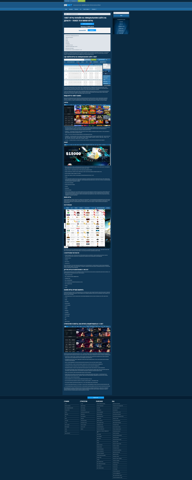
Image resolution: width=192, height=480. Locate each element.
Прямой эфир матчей (100, 416)
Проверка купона (99, 446)
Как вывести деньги (116, 437)
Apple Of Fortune (83, 405)
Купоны (98, 440)
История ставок (99, 457)
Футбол (66, 418)
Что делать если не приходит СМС (118, 405)
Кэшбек (98, 442)
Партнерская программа (116, 403)
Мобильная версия (99, 414)
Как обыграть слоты (84, 422)
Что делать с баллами (116, 460)
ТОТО (65, 416)
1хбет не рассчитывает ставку (117, 475)
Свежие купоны (121, 30)
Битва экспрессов (67, 433)
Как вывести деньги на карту (117, 439)
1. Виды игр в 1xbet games (69, 37)
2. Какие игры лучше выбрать (69, 48)
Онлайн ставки (99, 418)
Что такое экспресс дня (116, 471)
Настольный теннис (83, 420)
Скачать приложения (100, 412)
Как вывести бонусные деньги (117, 435)
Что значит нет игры (116, 462)
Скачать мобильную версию (101, 403)
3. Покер (66, 40)
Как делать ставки (115, 418)
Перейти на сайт (95, 397)
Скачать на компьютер (100, 451)
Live (80, 9)
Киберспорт (66, 414)
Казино (66, 9)
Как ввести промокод (116, 433)
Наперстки (82, 418)
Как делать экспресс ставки (117, 443)
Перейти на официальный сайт (87, 23)
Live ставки (66, 420)
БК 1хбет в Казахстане (100, 405)
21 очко (66, 422)
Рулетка (66, 412)
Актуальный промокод (100, 426)
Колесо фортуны (83, 416)
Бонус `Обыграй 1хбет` (100, 461)
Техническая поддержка (100, 453)
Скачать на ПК (83, 426)
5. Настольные (67, 43)
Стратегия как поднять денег (85, 412)
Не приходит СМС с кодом (121, 19)
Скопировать (92, 30)
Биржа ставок (121, 28)
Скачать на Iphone (83, 424)
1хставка (98, 459)
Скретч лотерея (67, 424)
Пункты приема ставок (100, 422)
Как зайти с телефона (116, 445)
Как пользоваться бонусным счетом (118, 416)
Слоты (66, 403)
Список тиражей (99, 436)
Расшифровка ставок (121, 26)
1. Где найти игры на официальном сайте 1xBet (72, 35)
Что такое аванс (115, 464)
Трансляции (71, 9)
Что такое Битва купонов (116, 420)
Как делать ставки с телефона (117, 458)
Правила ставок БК (99, 420)
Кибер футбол (83, 414)
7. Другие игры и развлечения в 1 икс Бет (71, 46)
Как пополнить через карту (117, 414)
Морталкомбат (67, 426)
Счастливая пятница (116, 424)
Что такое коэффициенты (116, 473)
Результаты (76, 9)
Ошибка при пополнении (116, 452)
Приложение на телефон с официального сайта (103, 432)
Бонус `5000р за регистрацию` (101, 463)
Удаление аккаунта (99, 444)
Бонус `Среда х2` (99, 465)
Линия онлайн (99, 434)
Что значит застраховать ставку (117, 477)
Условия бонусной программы (101, 455)
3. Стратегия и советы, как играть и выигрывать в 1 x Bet (73, 49)
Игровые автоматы (67, 405)
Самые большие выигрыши (117, 422)
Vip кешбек (121, 21)
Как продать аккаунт (116, 456)
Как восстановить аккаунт (116, 426)
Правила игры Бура (115, 454)
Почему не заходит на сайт (117, 412)
